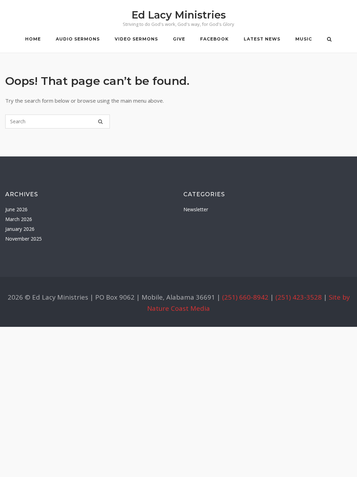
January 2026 (20, 229)
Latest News (262, 39)
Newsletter (195, 209)
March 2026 (18, 219)
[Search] (100, 122)
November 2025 (23, 238)
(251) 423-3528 (298, 297)
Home (33, 39)
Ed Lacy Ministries (178, 15)
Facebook (214, 39)
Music (303, 39)
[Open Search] (329, 40)
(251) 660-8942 (245, 297)
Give (179, 39)
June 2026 (16, 209)
